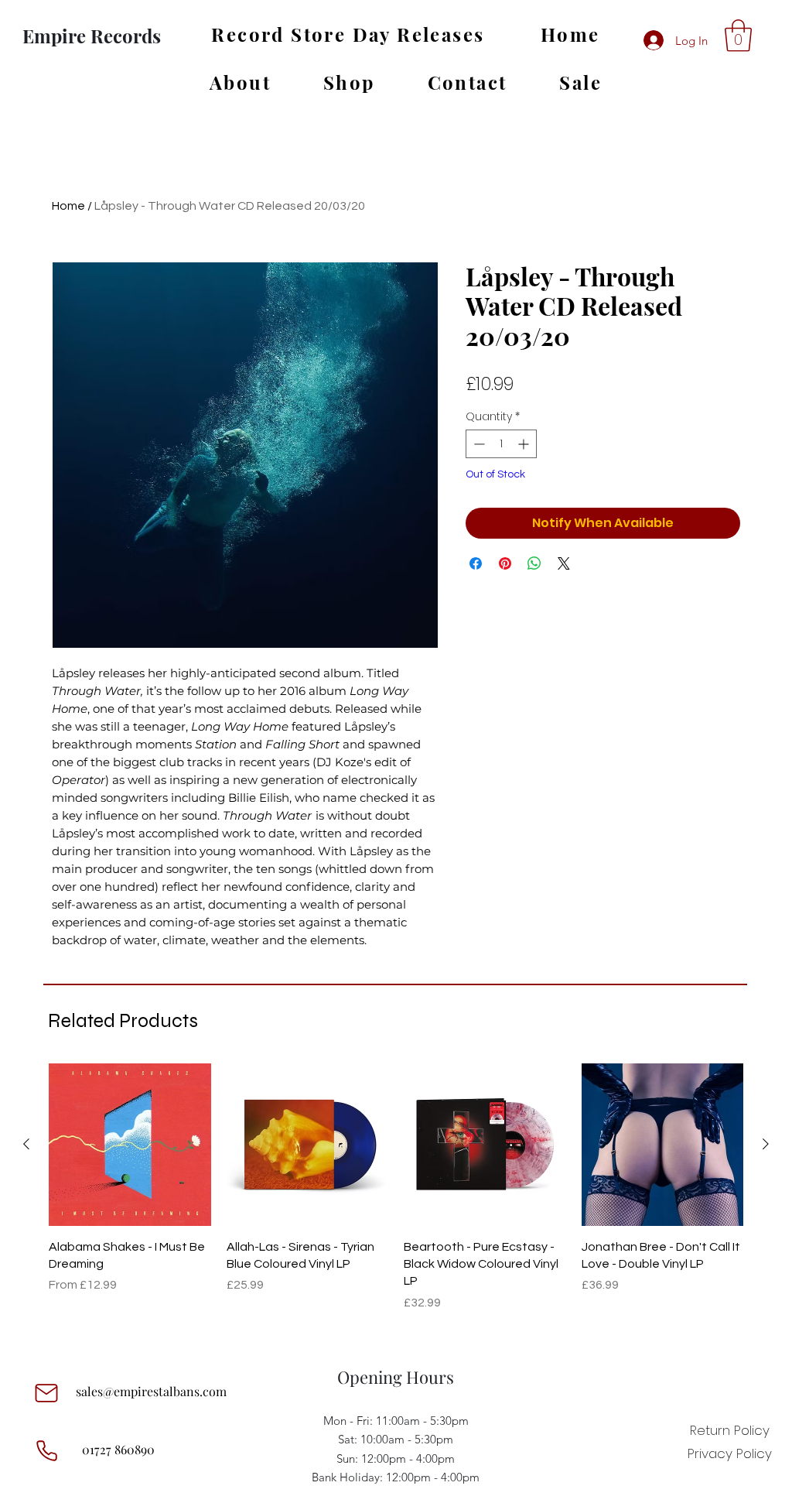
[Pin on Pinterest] (505, 563)
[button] (738, 35)
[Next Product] (765, 1144)
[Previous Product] (26, 1144)
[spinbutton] (501, 443)
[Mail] (46, 1393)
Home (68, 206)
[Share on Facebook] (475, 563)
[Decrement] (477, 443)
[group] (396, 1196)
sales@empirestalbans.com (151, 1391)
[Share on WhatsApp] (534, 563)
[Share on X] (564, 563)
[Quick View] (130, 1144)
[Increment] (524, 443)
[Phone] (46, 1451)
